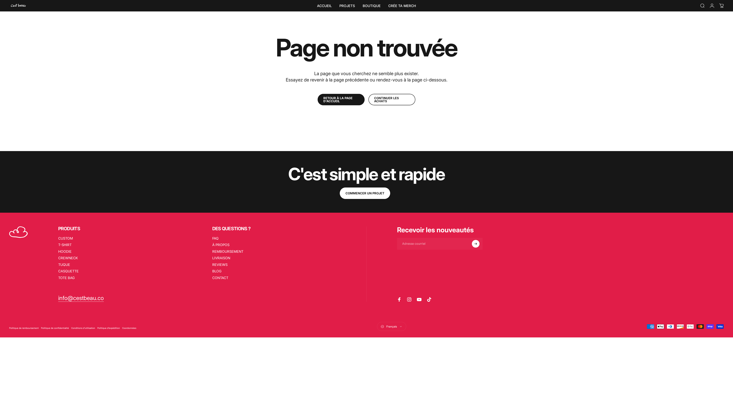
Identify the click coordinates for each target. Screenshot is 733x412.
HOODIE (65, 251)
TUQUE (64, 265)
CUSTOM (65, 238)
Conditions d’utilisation (83, 328)
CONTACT (220, 278)
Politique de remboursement (24, 328)
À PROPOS (220, 245)
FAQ (215, 238)
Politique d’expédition (108, 328)
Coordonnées (129, 328)
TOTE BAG (66, 278)
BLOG (216, 271)
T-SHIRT (65, 245)
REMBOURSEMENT (227, 251)
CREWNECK (68, 258)
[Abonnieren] (476, 244)
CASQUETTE (68, 271)
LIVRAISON (221, 258)
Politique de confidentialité (55, 328)
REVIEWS (220, 265)
